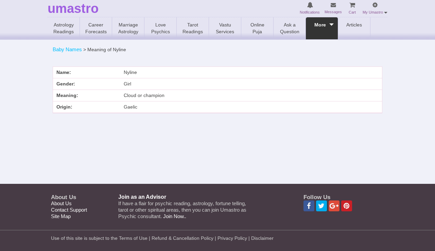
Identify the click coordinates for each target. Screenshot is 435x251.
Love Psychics (160, 28)
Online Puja (257, 28)
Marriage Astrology (128, 28)
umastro (73, 8)
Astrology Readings (63, 28)
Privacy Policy (232, 238)
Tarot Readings (192, 28)
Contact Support (69, 210)
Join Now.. (174, 216)
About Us (61, 203)
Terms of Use (133, 238)
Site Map (61, 216)
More (320, 24)
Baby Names (67, 49)
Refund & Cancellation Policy (182, 238)
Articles (354, 24)
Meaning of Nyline (106, 49)
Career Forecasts (96, 28)
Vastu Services (225, 28)
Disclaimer (262, 238)
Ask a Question (289, 28)
